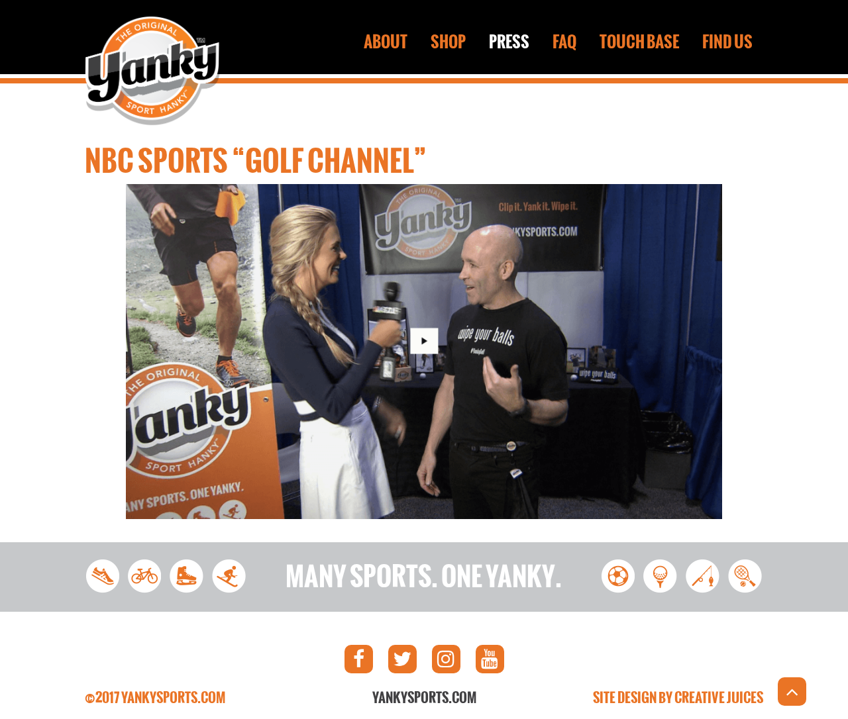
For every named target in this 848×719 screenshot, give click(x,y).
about (385, 42)
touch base (639, 42)
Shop (448, 42)
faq (564, 42)
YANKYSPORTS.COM (424, 698)
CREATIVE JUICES (718, 698)
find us (727, 42)
